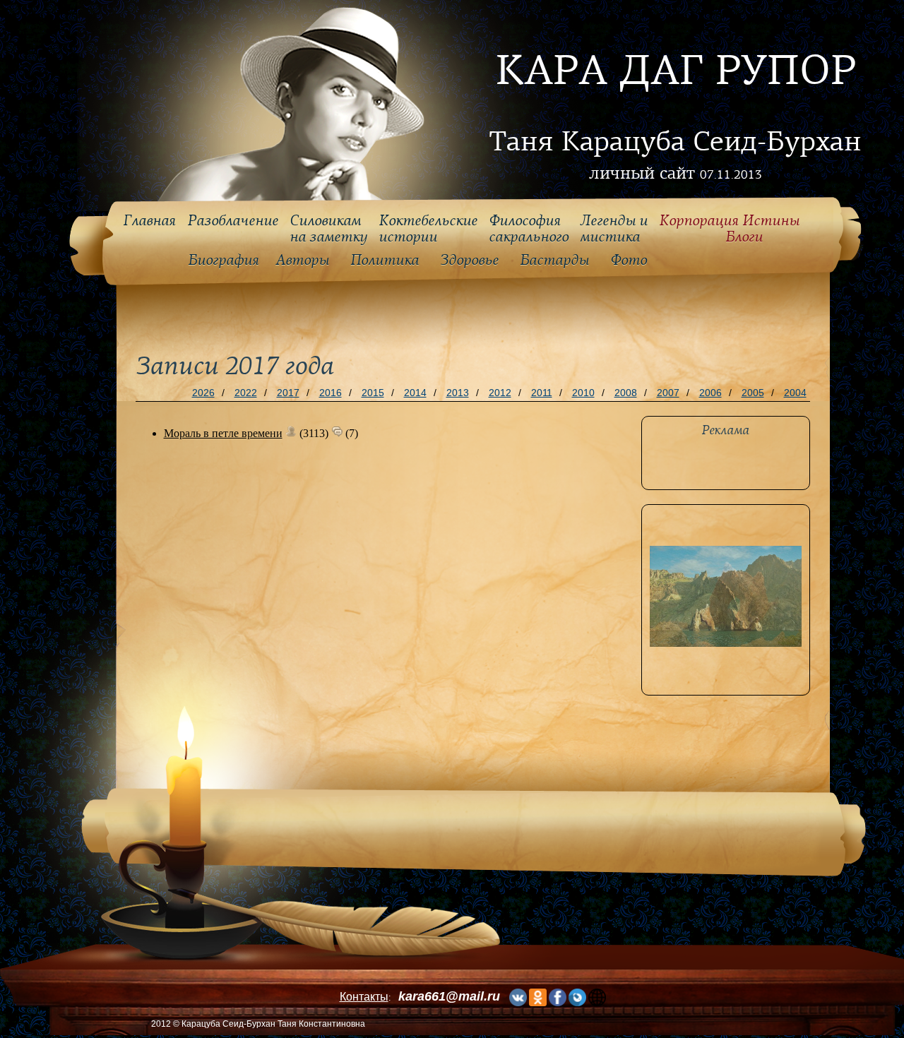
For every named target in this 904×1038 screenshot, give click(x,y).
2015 (373, 392)
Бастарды (554, 260)
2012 (500, 392)
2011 (541, 392)
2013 (457, 392)
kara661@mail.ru (449, 996)
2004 (795, 392)
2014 (415, 392)
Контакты (364, 997)
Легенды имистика (614, 229)
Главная (149, 221)
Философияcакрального (529, 229)
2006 (710, 392)
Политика (384, 260)
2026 (203, 392)
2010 (583, 392)
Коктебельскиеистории (428, 229)
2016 (330, 392)
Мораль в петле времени (223, 433)
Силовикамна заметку (328, 229)
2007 (668, 392)
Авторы (302, 260)
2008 (625, 392)
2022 (245, 392)
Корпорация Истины (729, 229)
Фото (628, 260)
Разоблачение (232, 221)
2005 (753, 392)
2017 (288, 392)
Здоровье (469, 260)
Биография (223, 260)
